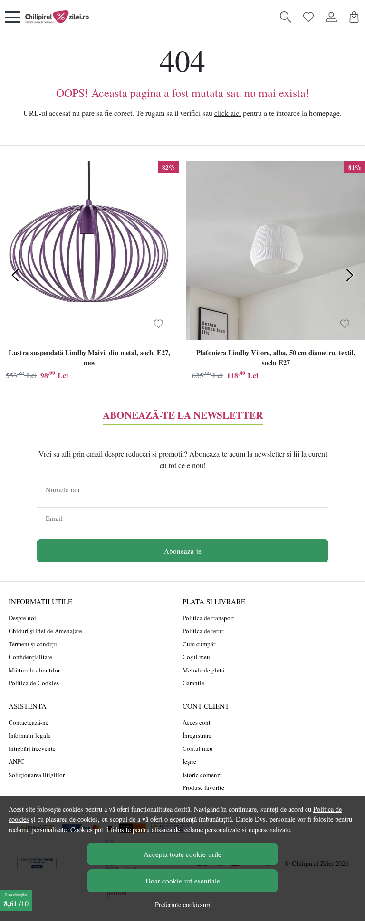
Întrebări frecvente (32, 748)
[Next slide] (349, 275)
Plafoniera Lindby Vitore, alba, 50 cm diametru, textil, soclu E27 (275, 357)
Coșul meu (196, 656)
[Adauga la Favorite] (158, 324)
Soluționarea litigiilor (37, 774)
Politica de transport (208, 618)
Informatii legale (30, 735)
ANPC (17, 761)
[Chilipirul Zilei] (57, 17)
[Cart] (354, 17)
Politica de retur (202, 630)
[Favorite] (308, 17)
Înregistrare (196, 735)
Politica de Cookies (34, 683)
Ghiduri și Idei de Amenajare (45, 630)
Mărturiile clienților (34, 670)
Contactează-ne (28, 722)
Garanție (193, 683)
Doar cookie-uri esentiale (182, 880)
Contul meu (197, 748)
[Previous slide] (15, 275)
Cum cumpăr (198, 644)
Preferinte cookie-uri (183, 904)
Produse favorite (203, 787)
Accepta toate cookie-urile (182, 854)
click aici (227, 113)
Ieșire (189, 761)
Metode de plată (203, 670)
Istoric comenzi (202, 774)
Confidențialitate (30, 656)
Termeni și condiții (33, 644)
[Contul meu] (331, 17)
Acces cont (196, 722)
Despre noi (22, 618)
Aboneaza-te (183, 551)
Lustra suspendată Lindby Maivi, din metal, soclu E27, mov (89, 357)
